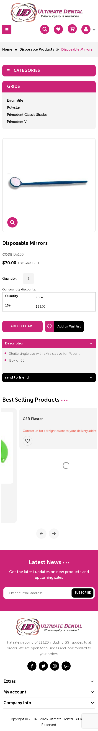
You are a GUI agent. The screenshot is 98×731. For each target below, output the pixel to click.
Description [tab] (14, 343)
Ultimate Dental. (62, 719)
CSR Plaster (16, 490)
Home (7, 49)
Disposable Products (37, 49)
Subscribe (83, 592)
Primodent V (16, 122)
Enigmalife (15, 100)
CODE (7, 254)
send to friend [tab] (17, 377)
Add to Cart (22, 326)
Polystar (13, 108)
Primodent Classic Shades (27, 115)
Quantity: (9, 278)
